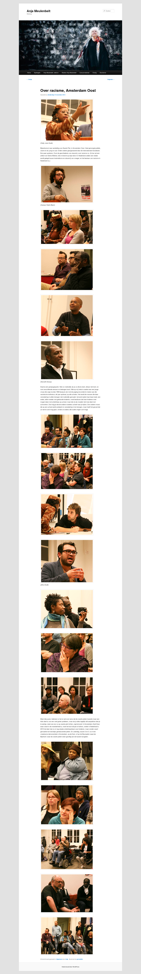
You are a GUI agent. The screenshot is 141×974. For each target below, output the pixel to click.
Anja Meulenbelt (38, 11)
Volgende (110, 79)
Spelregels (37, 73)
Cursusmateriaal (84, 73)
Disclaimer (103, 73)
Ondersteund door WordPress (70, 967)
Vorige (29, 79)
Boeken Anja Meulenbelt (69, 73)
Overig (95, 73)
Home (29, 73)
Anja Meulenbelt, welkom (51, 73)
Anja (66, 959)
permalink (80, 959)
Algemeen (59, 959)
